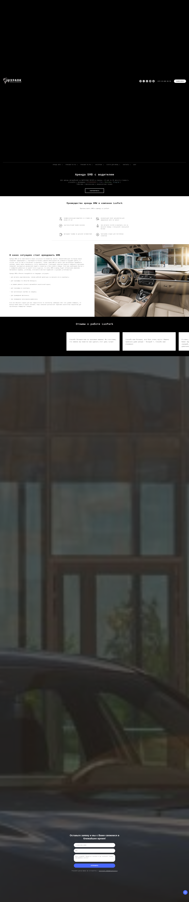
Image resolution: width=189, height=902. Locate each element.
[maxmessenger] (147, 81)
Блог (134, 164)
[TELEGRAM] (144, 81)
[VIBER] (140, 81)
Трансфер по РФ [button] (85, 164)
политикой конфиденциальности (108, 870)
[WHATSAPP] (150, 81)
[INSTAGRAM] (153, 81)
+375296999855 (91, 182)
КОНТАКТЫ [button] (126, 164)
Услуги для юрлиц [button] (112, 164)
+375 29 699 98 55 (164, 81)
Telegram (116, 182)
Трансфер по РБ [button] (70, 164)
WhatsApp (108, 182)
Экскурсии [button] (99, 164)
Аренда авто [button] (57, 164)
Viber (101, 182)
